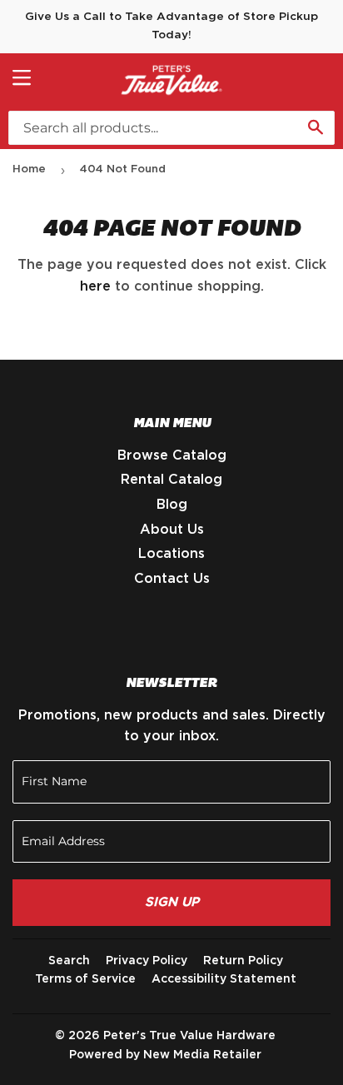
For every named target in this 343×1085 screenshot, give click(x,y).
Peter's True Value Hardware (189, 1036)
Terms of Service (85, 979)
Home (29, 169)
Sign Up (172, 902)
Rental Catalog (171, 479)
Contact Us (172, 578)
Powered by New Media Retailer (165, 1055)
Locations (171, 553)
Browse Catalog (171, 455)
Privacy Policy (146, 961)
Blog (172, 504)
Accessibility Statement (224, 979)
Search (69, 961)
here (95, 286)
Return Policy (243, 961)
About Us (172, 529)
